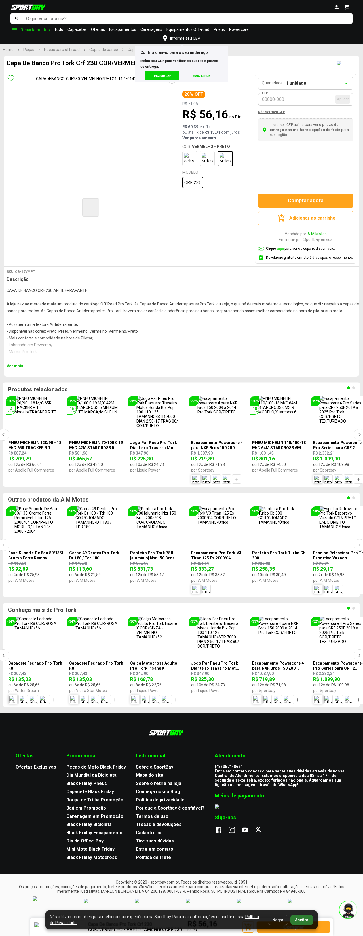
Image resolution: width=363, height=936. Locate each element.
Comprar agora (306, 200)
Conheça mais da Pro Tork (42, 609)
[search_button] (16, 18)
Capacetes (77, 29)
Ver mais (15, 366)
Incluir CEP (162, 75)
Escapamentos (122, 29)
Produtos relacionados (38, 389)
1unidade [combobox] (296, 83)
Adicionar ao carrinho (312, 218)
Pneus (219, 29)
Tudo (58, 29)
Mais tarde (201, 75)
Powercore (239, 29)
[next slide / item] (202, 207)
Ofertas (98, 29)
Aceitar (302, 920)
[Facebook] (221, 830)
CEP (265, 93)
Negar (278, 920)
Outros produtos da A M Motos (48, 499)
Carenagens (151, 29)
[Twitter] (261, 830)
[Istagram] (234, 830)
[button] (90, 207)
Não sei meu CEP (271, 112)
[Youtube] (248, 830)
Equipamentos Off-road (187, 29)
